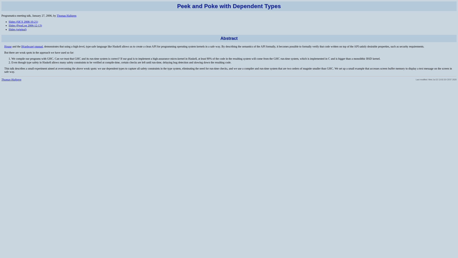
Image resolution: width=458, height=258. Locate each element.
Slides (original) (17, 29)
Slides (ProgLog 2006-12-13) (25, 25)
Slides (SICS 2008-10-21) (23, 21)
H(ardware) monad (32, 46)
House (8, 46)
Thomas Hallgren (66, 15)
